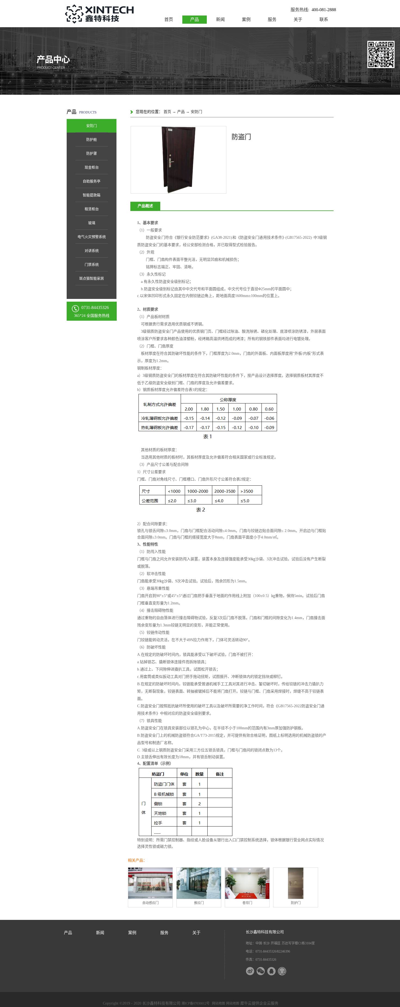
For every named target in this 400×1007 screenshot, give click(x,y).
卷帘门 (247, 903)
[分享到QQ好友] (274, 971)
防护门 (296, 903)
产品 (181, 112)
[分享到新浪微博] (253, 971)
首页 (168, 19)
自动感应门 (150, 903)
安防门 (196, 112)
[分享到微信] (264, 971)
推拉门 (199, 903)
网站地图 (217, 1003)
